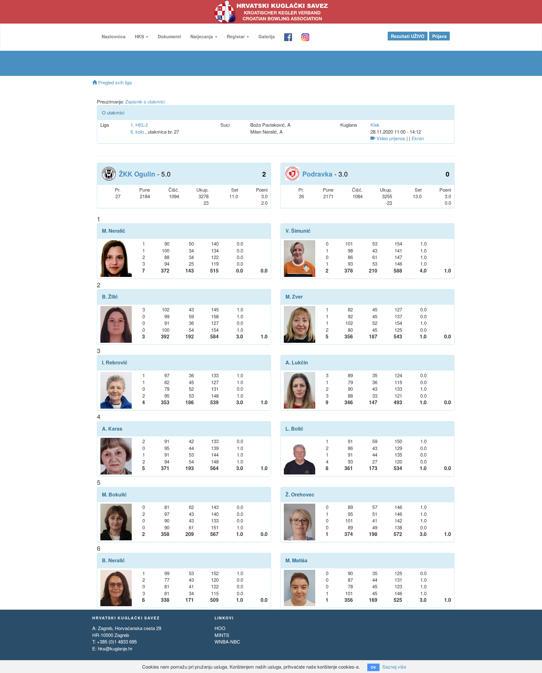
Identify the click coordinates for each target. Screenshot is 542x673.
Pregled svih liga (114, 82)
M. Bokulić (114, 494)
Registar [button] (236, 36)
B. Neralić (113, 560)
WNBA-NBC (227, 641)
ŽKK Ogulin (137, 173)
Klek (375, 124)
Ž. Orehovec (299, 494)
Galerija (266, 36)
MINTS (222, 635)
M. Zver (294, 296)
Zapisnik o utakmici (145, 101)
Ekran (418, 138)
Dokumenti (169, 36)
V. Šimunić (298, 230)
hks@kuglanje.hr (115, 648)
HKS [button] (140, 36)
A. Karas (112, 428)
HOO (220, 628)
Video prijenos (390, 138)
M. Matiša (296, 560)
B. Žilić (110, 296)
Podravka (317, 173)
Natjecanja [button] (202, 36)
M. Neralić (113, 230)
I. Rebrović (114, 362)
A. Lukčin (296, 362)
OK (373, 667)
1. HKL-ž (139, 124)
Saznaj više (394, 666)
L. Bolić (294, 428)
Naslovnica (113, 36)
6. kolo (137, 131)
